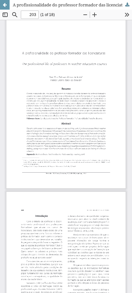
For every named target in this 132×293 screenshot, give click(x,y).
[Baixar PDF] (127, 5)
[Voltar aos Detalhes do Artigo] (5, 5)
